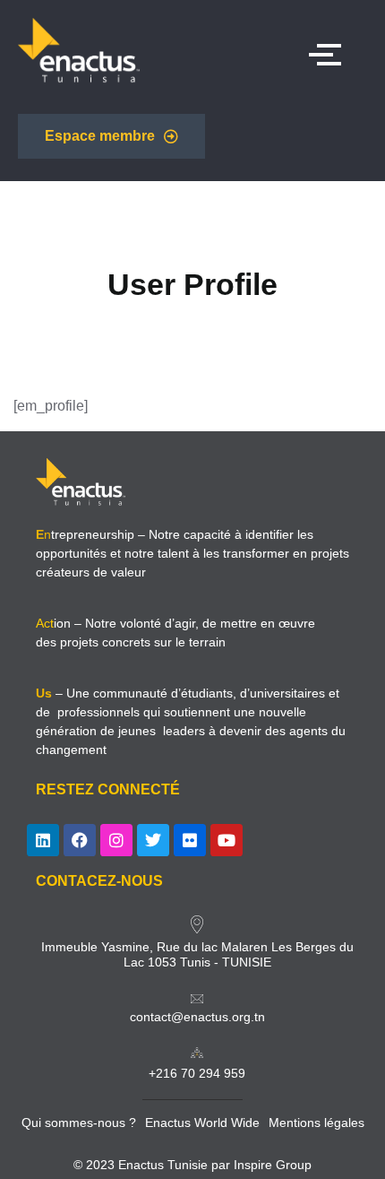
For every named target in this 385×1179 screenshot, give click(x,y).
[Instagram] (116, 840)
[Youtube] (226, 840)
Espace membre (100, 135)
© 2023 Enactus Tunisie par (153, 1164)
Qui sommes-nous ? (78, 1122)
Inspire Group (273, 1164)
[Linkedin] (43, 840)
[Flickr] (190, 840)
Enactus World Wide (202, 1122)
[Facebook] (80, 840)
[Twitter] (153, 840)
